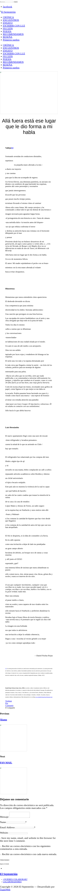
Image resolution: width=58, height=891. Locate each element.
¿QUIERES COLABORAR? (15, 879)
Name (3, 822)
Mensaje (4, 816)
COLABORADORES (12, 881)
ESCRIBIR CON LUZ (14, 25)
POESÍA (7, 31)
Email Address (7, 827)
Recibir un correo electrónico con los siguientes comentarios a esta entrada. (25, 847)
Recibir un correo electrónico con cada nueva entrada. (29, 854)
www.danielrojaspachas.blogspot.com (43, 697)
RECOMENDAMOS (13, 34)
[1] (12, 148)
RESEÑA (7, 37)
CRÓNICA (8, 17)
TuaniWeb (5, 889)
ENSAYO (8, 23)
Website (4, 832)
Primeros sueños (11, 39)
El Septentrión (8, 874)
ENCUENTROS (11, 20)
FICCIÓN (8, 28)
